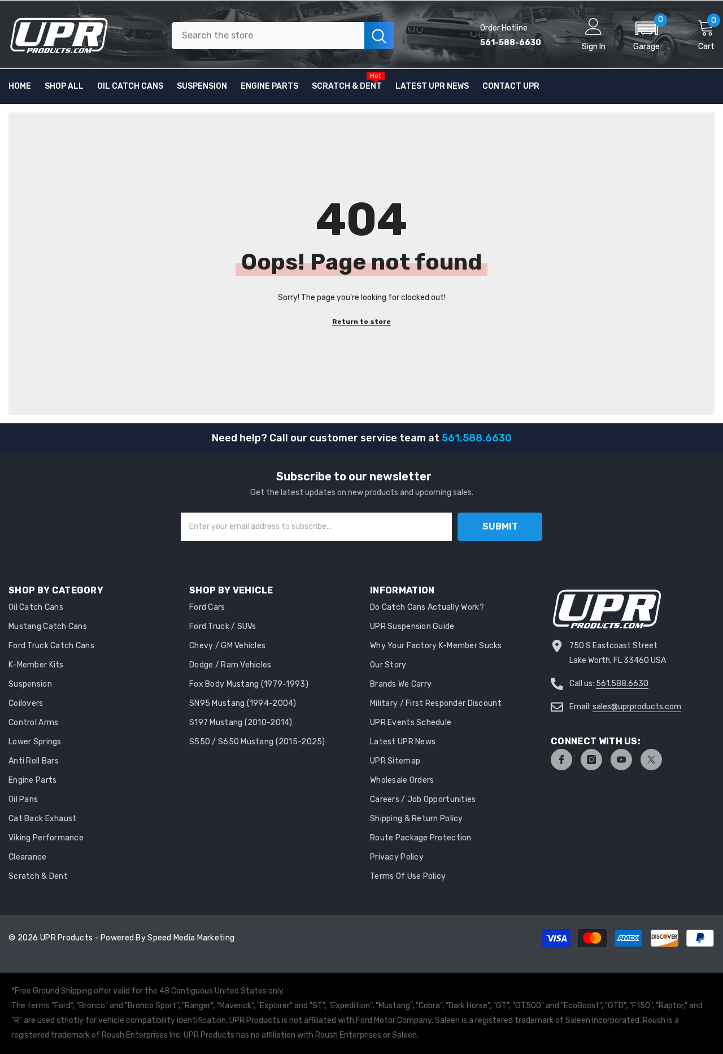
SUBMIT (500, 526)
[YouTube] (621, 759)
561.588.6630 (622, 683)
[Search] (283, 35)
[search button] (379, 35)
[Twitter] (651, 759)
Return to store (361, 322)
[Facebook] (561, 759)
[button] (646, 35)
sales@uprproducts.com (637, 707)
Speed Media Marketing (190, 938)
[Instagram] (591, 759)
